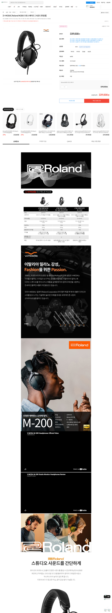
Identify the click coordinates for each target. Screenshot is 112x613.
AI (14, 7)
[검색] (41, 2)
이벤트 (41, 7)
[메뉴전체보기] (3, 7)
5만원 (83, 51)
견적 (19, 7)
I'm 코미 (91, 2)
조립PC (9, 7)
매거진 (60, 7)
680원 (71, 56)
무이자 (72, 51)
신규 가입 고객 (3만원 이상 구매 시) (27, 81)
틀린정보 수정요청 (104, 12)
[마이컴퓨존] (108, 7)
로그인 (98, 2)
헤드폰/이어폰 (23, 12)
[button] (100, 6)
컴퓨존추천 (48, 7)
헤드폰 (32, 12)
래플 (72, 7)
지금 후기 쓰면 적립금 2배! (84, 46)
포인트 (89, 51)
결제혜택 (67, 7)
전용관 (54, 7)
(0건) (76, 47)
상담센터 (108, 2)
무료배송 (30, 7)
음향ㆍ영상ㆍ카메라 (10, 12)
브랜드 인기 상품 (19, 109)
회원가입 (103, 2)
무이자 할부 (73, 61)
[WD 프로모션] (107, 599)
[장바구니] (104, 7)
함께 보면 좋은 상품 (8, 109)
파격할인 (24, 7)
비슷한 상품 (72, 100)
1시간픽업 (36, 7)
